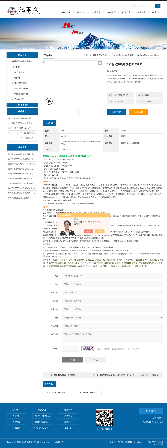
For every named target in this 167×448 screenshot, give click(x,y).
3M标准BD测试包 (19, 83)
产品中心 (106, 55)
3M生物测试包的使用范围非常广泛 (22, 178)
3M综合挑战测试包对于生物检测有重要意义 (22, 164)
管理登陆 (159, 444)
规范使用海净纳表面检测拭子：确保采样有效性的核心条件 (22, 193)
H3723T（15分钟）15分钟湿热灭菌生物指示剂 (22, 133)
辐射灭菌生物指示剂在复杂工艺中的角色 (22, 169)
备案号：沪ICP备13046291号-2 (122, 442)
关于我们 (81, 12)
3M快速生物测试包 (20, 94)
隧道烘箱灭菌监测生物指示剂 (20, 118)
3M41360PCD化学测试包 (57, 392)
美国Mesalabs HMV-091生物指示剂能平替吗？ (22, 174)
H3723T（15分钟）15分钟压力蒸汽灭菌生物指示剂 (22, 138)
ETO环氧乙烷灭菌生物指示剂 (20, 123)
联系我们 (156, 12)
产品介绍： (49, 123)
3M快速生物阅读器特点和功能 (20, 183)
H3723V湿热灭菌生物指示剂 (19, 128)
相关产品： (49, 384)
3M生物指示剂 (18, 99)
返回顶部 (144, 375)
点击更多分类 (22, 105)
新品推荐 (22, 111)
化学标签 (16, 67)
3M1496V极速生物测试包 (64, 375)
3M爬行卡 (16, 78)
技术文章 (126, 12)
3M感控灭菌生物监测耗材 (21, 61)
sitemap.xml (142, 442)
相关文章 (22, 147)
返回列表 (155, 375)
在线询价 (116, 112)
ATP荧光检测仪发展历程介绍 (20, 198)
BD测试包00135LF (87, 392)
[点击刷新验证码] (87, 348)
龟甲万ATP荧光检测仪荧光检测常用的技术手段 (22, 159)
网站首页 (66, 12)
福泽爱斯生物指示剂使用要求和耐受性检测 (22, 154)
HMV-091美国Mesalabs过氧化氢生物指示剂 (43, 416)
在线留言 (141, 12)
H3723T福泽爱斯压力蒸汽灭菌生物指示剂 (117, 375)
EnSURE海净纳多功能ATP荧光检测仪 (43, 428)
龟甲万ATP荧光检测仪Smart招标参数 (22, 188)
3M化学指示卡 (18, 72)
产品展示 (96, 12)
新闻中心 (111, 12)
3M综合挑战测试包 (20, 88)
